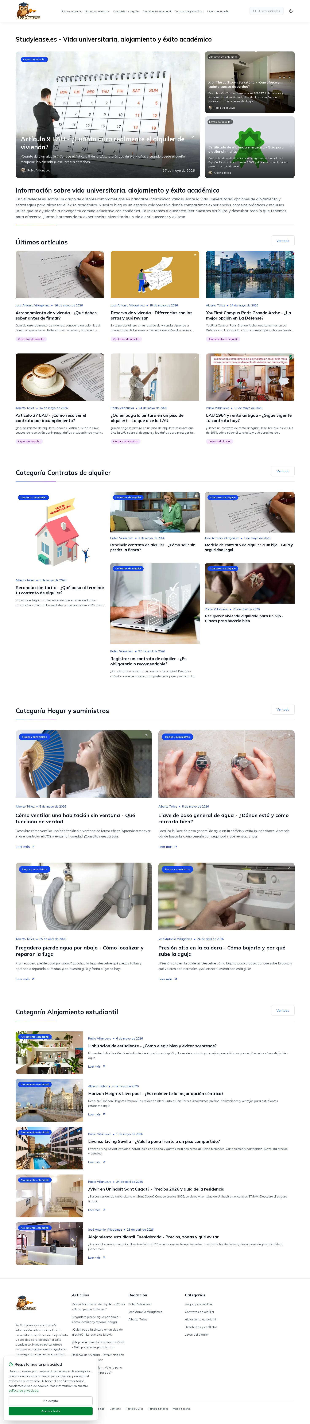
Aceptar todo (50, 1411)
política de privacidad (23, 1390)
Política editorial (158, 1408)
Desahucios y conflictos (189, 11)
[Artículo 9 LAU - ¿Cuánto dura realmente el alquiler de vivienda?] (108, 114)
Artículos (80, 1295)
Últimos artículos (71, 11)
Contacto (115, 1408)
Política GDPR (134, 1408)
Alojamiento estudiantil (157, 11)
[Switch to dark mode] (291, 11)
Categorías (195, 1295)
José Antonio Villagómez (33, 305)
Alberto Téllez (215, 305)
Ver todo (282, 241)
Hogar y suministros (97, 11)
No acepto (50, 1401)
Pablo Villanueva (122, 408)
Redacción (137, 1295)
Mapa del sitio (182, 1408)
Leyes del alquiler (218, 11)
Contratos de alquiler (126, 11)
